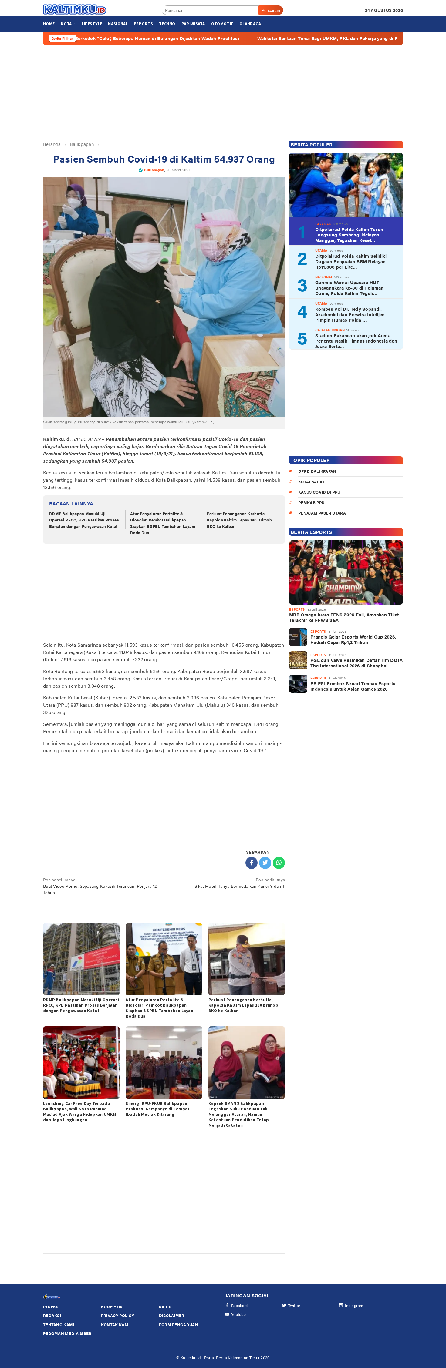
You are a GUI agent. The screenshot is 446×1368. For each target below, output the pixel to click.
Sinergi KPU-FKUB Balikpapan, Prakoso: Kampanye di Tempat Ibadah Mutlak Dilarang (158, 1109)
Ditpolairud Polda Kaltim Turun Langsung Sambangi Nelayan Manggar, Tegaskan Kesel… (349, 234)
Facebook (240, 1305)
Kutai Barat (311, 481)
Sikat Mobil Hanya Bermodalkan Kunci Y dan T (239, 883)
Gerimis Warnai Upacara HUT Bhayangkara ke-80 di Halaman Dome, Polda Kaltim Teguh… (349, 288)
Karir (165, 1306)
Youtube (238, 1314)
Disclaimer (171, 1315)
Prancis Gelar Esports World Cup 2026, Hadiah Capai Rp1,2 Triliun (353, 639)
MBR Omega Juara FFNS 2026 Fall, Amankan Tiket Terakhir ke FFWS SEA (344, 617)
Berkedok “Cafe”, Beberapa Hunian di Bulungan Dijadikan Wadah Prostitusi (95, 38)
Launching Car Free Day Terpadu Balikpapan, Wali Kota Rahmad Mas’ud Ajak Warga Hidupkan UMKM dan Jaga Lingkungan (79, 1111)
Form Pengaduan (178, 1324)
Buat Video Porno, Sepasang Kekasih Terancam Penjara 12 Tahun (100, 886)
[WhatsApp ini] (279, 863)
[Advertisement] (223, 92)
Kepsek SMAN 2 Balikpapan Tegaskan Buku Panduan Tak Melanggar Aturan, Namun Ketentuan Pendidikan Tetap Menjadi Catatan (238, 1114)
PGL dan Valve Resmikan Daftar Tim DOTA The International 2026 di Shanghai (356, 662)
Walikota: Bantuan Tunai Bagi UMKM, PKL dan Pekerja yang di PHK (269, 38)
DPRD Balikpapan (317, 471)
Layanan (323, 223)
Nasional (324, 276)
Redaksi (52, 1315)
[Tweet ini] (265, 863)
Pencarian (271, 10)
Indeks (51, 1306)
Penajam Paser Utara (322, 513)
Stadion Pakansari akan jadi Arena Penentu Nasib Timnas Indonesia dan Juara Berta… (356, 341)
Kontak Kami (115, 1324)
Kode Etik (112, 1306)
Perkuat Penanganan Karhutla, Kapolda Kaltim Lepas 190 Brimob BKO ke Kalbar (239, 520)
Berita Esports (311, 531)
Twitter (294, 1305)
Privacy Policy (117, 1315)
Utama (321, 250)
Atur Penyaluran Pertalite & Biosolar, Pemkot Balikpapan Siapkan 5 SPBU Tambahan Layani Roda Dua (162, 523)
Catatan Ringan (330, 329)
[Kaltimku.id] (75, 9)
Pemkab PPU (311, 502)
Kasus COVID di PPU (319, 492)
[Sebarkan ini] (251, 863)
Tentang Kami (58, 1324)
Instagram (354, 1305)
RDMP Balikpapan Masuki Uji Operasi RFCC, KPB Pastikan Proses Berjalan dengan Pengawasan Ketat (84, 520)
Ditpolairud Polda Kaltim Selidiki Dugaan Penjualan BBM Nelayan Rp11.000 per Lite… (351, 261)
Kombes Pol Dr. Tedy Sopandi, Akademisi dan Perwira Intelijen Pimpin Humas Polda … (350, 314)
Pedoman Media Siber (67, 1333)
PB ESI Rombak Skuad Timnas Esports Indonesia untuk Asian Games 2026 (352, 686)
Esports (297, 609)
